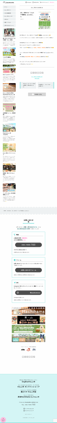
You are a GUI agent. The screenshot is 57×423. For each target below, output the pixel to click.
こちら (24, 240)
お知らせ (6, 19)
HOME (5, 210)
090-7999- (29, 244)
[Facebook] (38, 73)
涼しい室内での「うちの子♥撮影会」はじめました (27, 14)
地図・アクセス (7, 22)
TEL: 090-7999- (28, 404)
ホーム (5, 7)
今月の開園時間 (7, 13)
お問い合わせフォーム (9, 25)
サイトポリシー (29, 414)
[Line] (31, 73)
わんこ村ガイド (3, 420)
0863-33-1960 (22, 249)
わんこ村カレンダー (8, 16)
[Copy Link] (42, 73)
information (9, 210)
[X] (34, 73)
